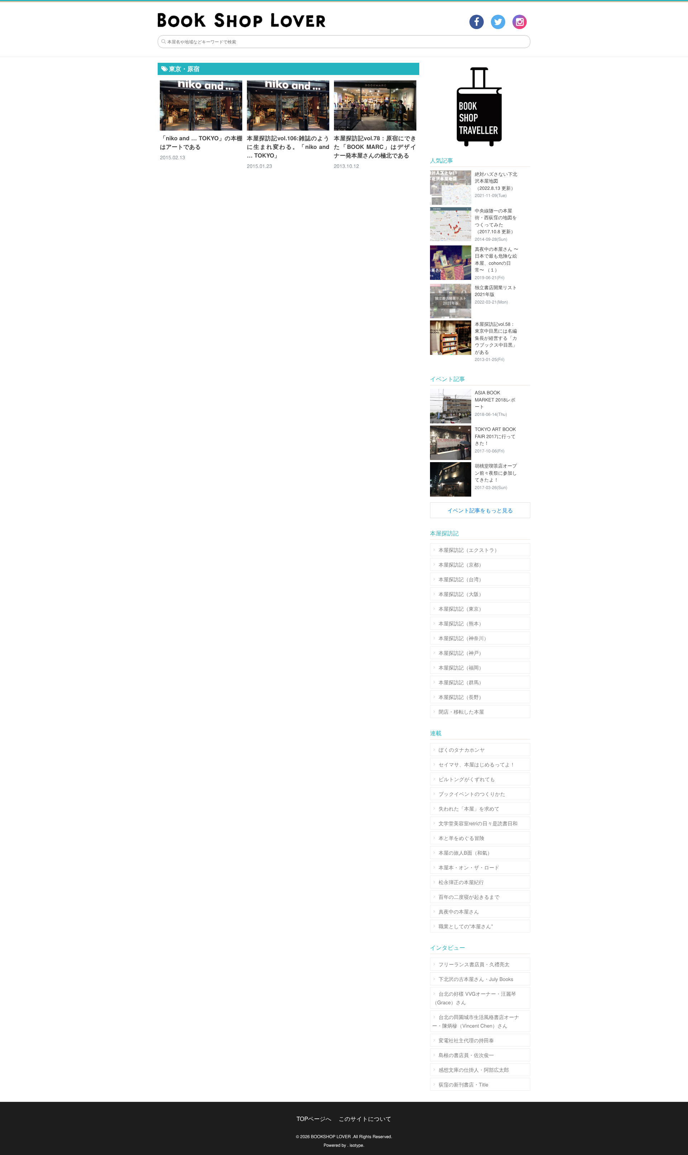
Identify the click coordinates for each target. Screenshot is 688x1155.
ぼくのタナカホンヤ (462, 749)
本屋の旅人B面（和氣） (465, 852)
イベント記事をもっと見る (480, 510)
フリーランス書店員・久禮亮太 (474, 964)
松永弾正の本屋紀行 (461, 882)
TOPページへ (314, 1118)
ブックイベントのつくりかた (472, 793)
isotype (356, 1145)
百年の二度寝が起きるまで (469, 896)
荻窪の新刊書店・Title (463, 1084)
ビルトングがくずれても (467, 779)
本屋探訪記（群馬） (461, 682)
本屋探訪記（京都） (461, 564)
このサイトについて (365, 1118)
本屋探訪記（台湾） (461, 579)
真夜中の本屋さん (459, 911)
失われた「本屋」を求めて (469, 808)
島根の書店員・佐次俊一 (466, 1054)
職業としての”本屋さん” (466, 926)
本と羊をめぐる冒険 (461, 837)
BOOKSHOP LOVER (331, 1136)
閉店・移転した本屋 (461, 711)
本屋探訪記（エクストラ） (469, 549)
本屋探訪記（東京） (461, 608)
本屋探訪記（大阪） (461, 593)
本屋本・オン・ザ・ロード (469, 867)
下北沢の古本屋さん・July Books (476, 978)
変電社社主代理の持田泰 (466, 1040)
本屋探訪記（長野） (461, 696)
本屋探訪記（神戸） (461, 652)
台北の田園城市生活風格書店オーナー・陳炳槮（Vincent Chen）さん (475, 1021)
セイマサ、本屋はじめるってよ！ (477, 764)
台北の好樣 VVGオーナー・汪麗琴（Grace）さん (474, 998)
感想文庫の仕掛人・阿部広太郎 (474, 1069)
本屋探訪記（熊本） (461, 623)
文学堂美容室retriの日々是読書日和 (478, 823)
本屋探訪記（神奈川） (464, 638)
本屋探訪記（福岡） (461, 667)
